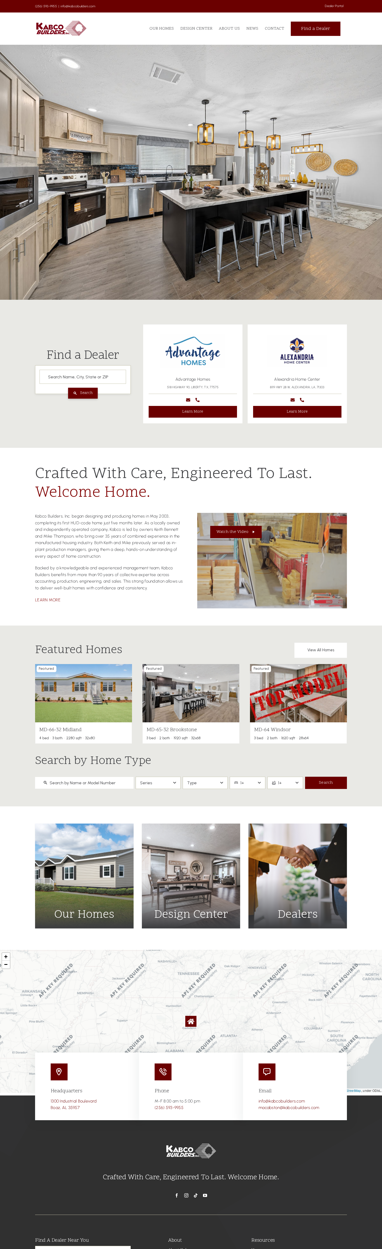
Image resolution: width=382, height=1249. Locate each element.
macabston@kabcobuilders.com (289, 1107)
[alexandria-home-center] (192, 335)
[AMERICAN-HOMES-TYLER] (297, 335)
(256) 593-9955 (169, 1107)
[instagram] (186, 1195)
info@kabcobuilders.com (78, 6)
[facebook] (177, 1195)
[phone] (197, 400)
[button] (147, 374)
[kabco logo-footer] (191, 1143)
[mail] (188, 400)
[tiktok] (196, 1195)
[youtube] (205, 1195)
